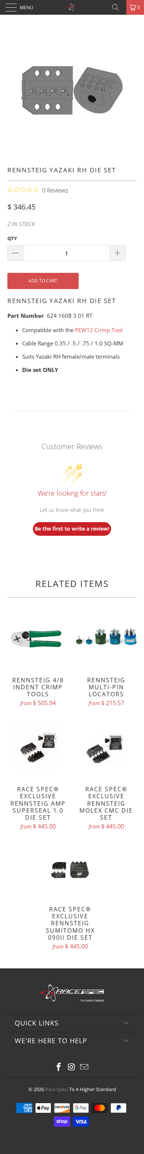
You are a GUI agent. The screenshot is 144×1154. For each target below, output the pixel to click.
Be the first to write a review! (72, 528)
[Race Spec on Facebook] (58, 1067)
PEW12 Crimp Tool (99, 330)
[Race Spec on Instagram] (71, 1067)
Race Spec (56, 1089)
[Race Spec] (72, 7)
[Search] (118, 7)
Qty (12, 238)
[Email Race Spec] (84, 1067)
